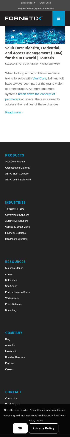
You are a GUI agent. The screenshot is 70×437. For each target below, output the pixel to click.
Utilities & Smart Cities (17, 226)
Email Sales (45, 3)
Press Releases (13, 304)
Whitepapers (12, 298)
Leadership (11, 351)
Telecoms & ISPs (14, 208)
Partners (9, 363)
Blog (7, 339)
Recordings (11, 310)
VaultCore (39, 78)
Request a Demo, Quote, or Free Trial (36, 8)
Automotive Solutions (16, 220)
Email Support (28, 3)
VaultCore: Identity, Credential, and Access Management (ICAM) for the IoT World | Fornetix (33, 53)
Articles (34, 64)
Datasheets (11, 280)
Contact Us (11, 398)
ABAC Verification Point (18, 179)
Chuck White (52, 64)
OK (20, 428)
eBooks (9, 274)
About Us (10, 345)
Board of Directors (15, 357)
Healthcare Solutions (16, 238)
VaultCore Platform (15, 161)
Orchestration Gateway (17, 167)
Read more (13, 112)
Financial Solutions (15, 232)
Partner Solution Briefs (17, 292)
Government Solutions (17, 214)
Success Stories (14, 268)
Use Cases (11, 286)
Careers (9, 369)
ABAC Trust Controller (17, 173)
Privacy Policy (43, 428)
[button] (58, 18)
